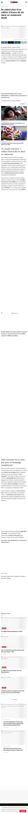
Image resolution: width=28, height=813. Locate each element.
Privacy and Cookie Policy (12, 811)
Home (2, 6)
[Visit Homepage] (14, 2)
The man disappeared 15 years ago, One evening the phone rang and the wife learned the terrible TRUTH (13, 723)
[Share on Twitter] (11, 42)
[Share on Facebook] (4, 42)
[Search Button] (26, 2)
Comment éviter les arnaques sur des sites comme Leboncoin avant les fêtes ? (12, 691)
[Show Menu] (2, 2)
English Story (6, 719)
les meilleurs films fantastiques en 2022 (11, 631)
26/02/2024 (6, 727)
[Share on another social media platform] (24, 42)
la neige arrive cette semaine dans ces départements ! (11, 671)
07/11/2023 (6, 752)
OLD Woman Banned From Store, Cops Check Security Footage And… (13, 749)
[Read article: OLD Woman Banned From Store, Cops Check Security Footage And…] (14, 739)
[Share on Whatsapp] (17, 42)
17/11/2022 (4, 674)
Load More (14, 699)
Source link (4, 573)
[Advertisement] (14, 79)
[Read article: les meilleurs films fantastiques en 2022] (14, 623)
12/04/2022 (4, 633)
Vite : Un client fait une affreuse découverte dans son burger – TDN (12, 651)
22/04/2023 (4, 653)
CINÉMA (6, 6)
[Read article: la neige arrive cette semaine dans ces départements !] (14, 662)
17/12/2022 (4, 694)
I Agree (23, 811)
